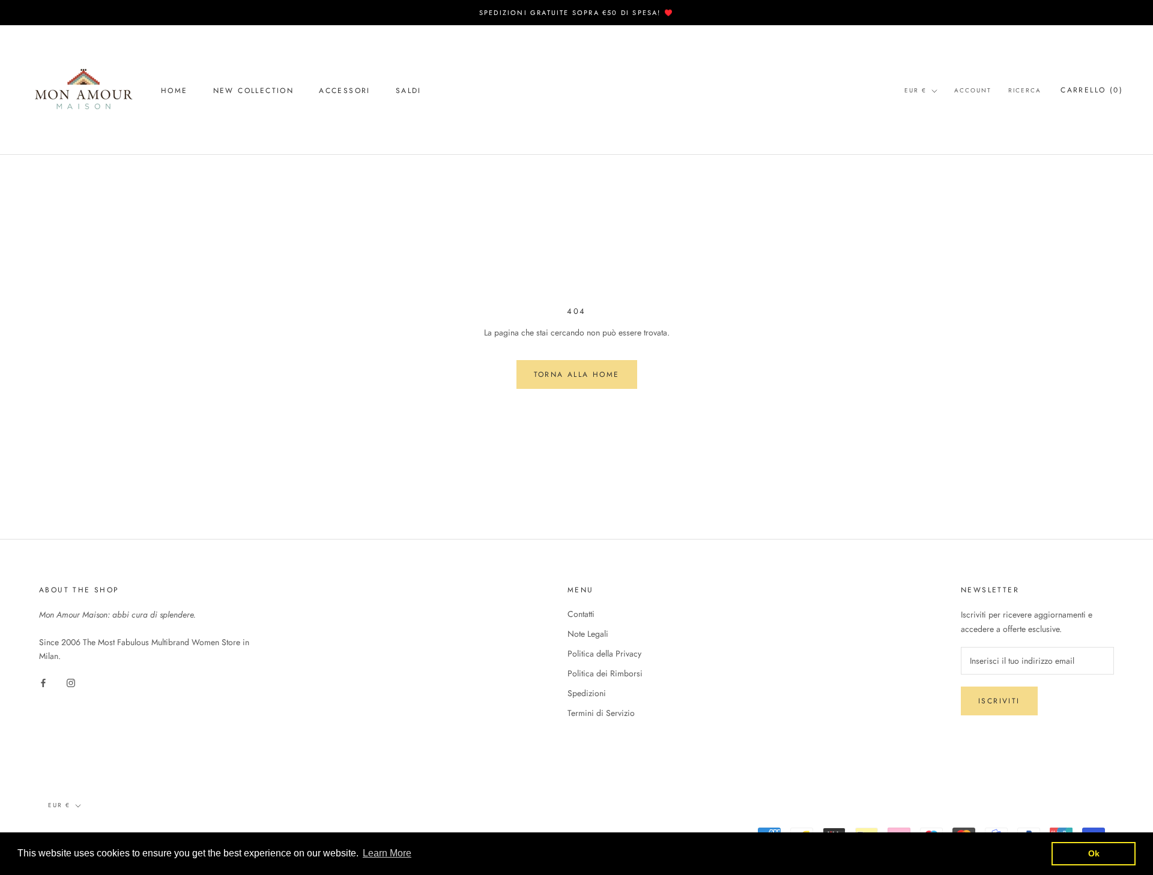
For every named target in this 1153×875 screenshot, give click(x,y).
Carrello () (1092, 90)
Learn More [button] (387, 853)
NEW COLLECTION (253, 90)
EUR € (915, 90)
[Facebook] (43, 682)
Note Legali (587, 634)
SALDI (409, 90)
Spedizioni (586, 693)
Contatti (581, 614)
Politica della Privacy (604, 654)
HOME (174, 90)
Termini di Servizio (601, 713)
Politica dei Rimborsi (605, 673)
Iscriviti (999, 701)
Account (972, 90)
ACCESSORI (345, 90)
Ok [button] (1094, 853)
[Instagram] (71, 682)
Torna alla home (577, 374)
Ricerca (1024, 90)
